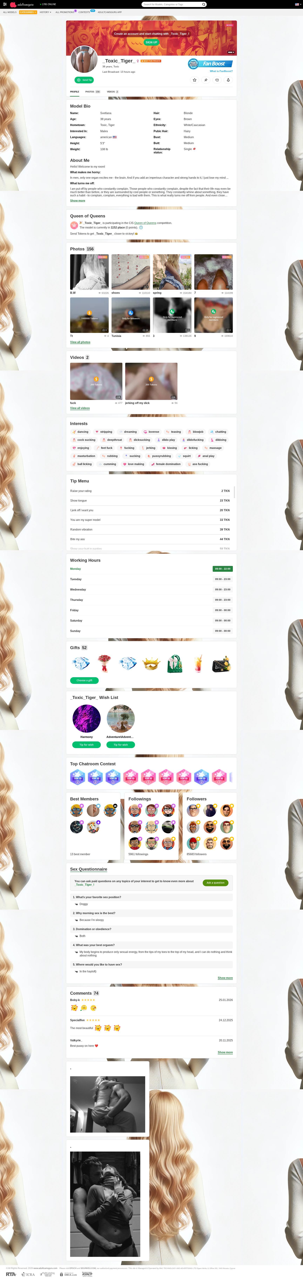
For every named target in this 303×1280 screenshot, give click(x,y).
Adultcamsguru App (110, 12)
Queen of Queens (145, 222)
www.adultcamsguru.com (45, 1268)
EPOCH (73, 1268)
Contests (84, 12)
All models (9, 12)
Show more (77, 200)
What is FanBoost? (221, 71)
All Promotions (65, 12)
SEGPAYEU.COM (88, 1268)
